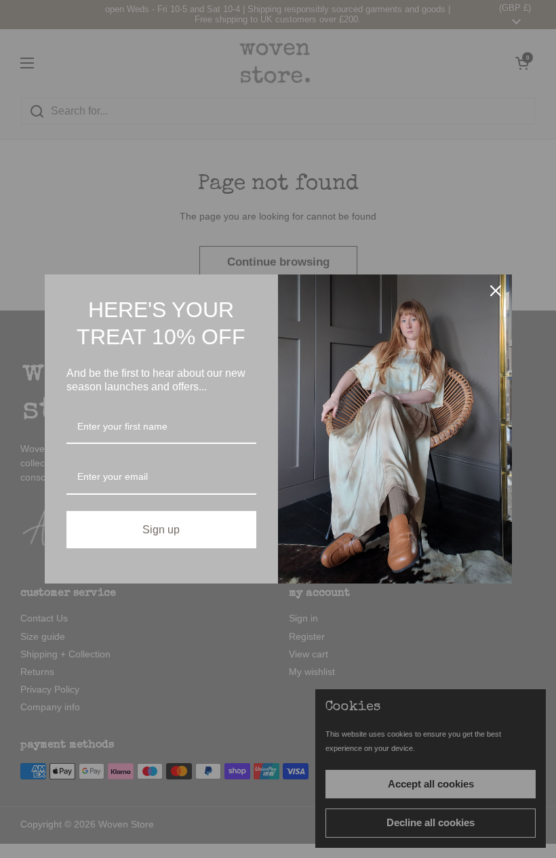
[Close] (495, 290)
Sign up (161, 529)
